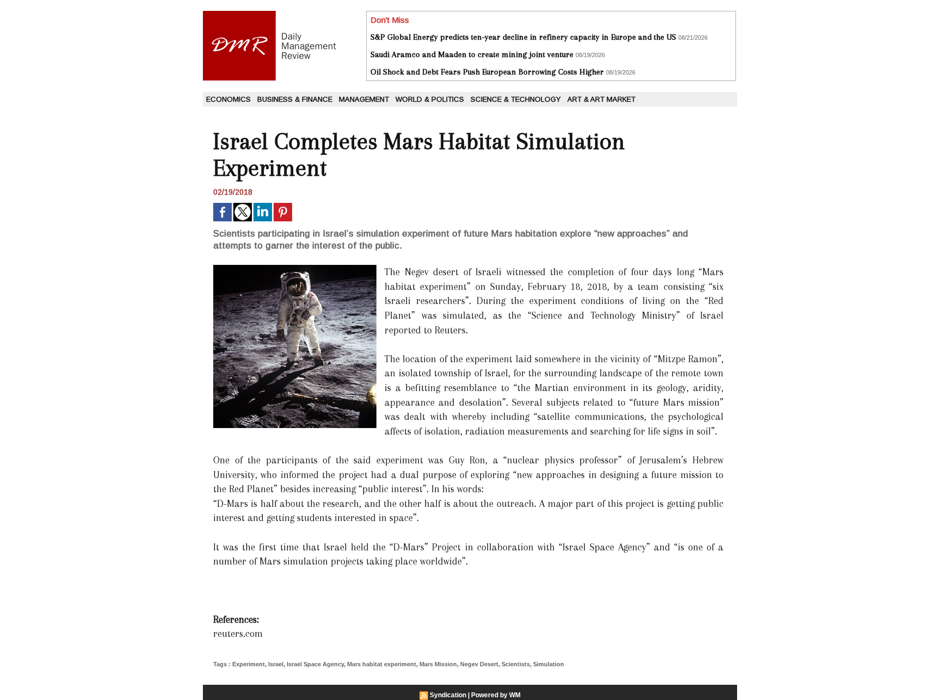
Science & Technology (516, 99)
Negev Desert (479, 664)
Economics (228, 99)
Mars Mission (438, 664)
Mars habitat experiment (381, 664)
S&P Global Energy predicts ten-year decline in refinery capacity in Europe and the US (523, 37)
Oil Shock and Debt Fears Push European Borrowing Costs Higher (487, 72)
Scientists (516, 664)
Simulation (548, 664)
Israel (275, 664)
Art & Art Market (601, 99)
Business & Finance (294, 99)
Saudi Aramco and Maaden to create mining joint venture (471, 54)
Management (364, 99)
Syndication (448, 695)
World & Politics (429, 99)
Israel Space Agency (315, 664)
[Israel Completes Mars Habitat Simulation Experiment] (294, 268)
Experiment (248, 664)
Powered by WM (496, 695)
